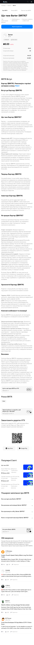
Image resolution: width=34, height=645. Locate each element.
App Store (10, 448)
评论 (4, 564)
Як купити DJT (5, 481)
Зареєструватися (17, 26)
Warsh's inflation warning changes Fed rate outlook (15, 605)
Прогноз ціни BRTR (26, 10)
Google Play (24, 448)
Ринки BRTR (14, 10)
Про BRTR (4, 10)
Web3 (17, 86)
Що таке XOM (5, 465)
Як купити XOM (5, 473)
